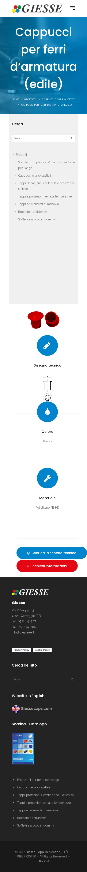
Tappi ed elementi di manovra (38, 204)
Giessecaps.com (36, 708)
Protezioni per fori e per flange (38, 779)
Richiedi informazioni (49, 566)
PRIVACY (44, 861)
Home (15, 99)
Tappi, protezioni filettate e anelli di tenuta (45, 795)
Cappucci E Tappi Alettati (58, 99)
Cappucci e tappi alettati (34, 175)
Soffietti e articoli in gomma (36, 219)
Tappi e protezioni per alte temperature (45, 196)
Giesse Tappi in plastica (43, 852)
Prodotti (30, 99)
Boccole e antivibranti (33, 211)
